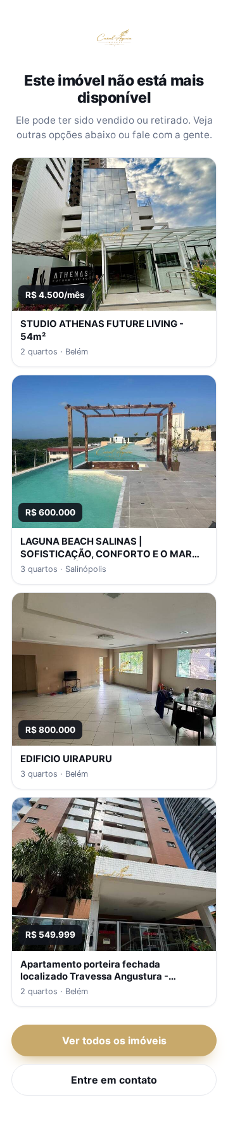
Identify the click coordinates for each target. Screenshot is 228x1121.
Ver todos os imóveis (114, 1040)
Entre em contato (114, 1079)
